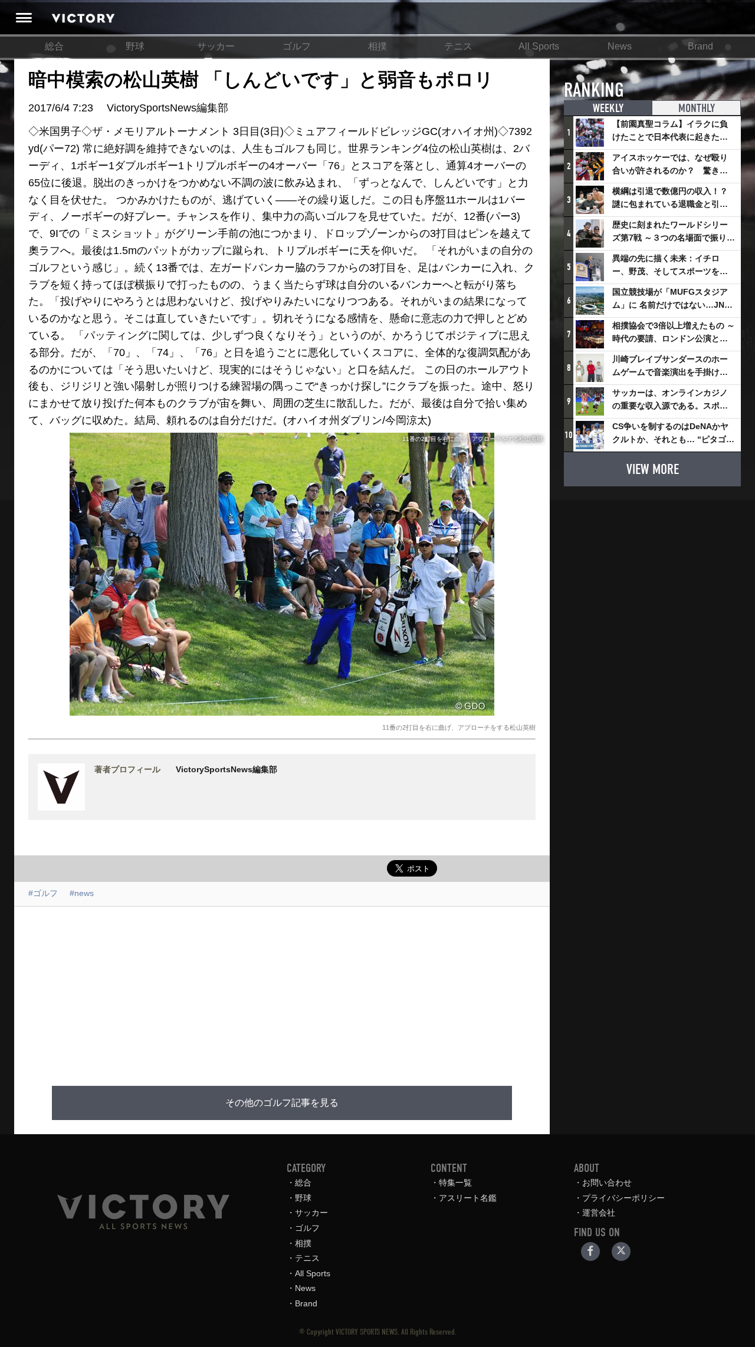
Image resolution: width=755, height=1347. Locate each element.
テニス (458, 46)
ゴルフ (297, 46)
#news (82, 893)
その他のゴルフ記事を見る (282, 1103)
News (620, 46)
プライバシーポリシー (623, 1198)
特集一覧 (455, 1182)
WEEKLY (608, 108)
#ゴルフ (43, 893)
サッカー (216, 46)
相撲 (377, 46)
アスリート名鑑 (468, 1198)
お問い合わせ (607, 1182)
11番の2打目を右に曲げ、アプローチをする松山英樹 (459, 727)
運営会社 (598, 1212)
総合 (54, 46)
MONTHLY (696, 108)
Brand (700, 46)
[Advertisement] (296, 989)
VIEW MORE (652, 469)
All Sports (538, 46)
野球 (135, 46)
